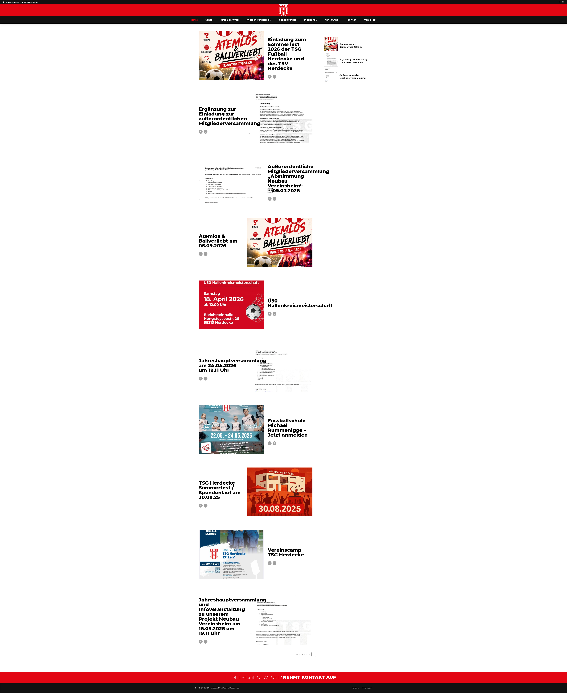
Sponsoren (310, 20)
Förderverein (287, 20)
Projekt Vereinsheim (258, 20)
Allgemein (274, 34)
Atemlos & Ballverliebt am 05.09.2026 (218, 241)
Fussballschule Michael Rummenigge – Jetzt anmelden (288, 428)
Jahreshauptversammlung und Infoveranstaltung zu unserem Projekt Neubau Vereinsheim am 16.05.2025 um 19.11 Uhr (232, 616)
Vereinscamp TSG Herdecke (286, 552)
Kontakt (351, 20)
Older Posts (303, 654)
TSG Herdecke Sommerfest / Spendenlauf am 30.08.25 (220, 490)
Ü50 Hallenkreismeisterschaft (300, 303)
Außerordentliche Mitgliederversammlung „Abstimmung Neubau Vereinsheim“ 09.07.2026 (298, 179)
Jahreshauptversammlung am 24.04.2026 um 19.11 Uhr (232, 365)
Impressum (367, 688)
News (194, 20)
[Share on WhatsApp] (274, 77)
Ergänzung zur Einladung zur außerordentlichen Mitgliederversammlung (229, 116)
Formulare (331, 20)
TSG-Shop (370, 20)
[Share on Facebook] (270, 77)
